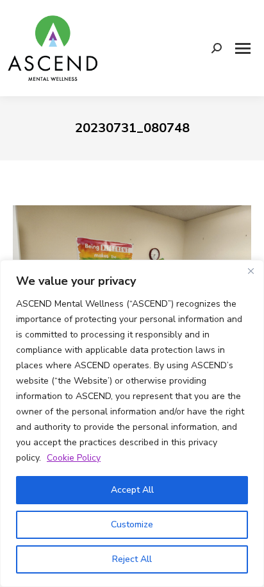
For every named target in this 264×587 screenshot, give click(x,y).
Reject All (132, 559)
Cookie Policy (74, 458)
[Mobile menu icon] (243, 48)
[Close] (250, 270)
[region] (132, 423)
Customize (132, 524)
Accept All (132, 490)
